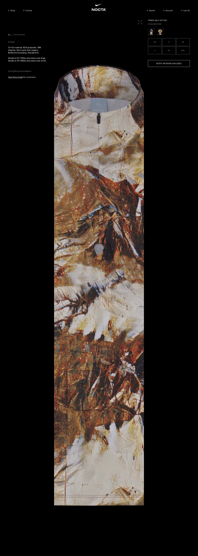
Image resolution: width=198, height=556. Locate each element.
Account (169, 10)
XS (155, 42)
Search (152, 10)
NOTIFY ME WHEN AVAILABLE (169, 63)
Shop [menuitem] (12, 10)
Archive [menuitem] (29, 10)
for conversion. (22, 77)
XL (169, 50)
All (9, 35)
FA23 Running (19, 35)
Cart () (186, 10)
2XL (183, 50)
